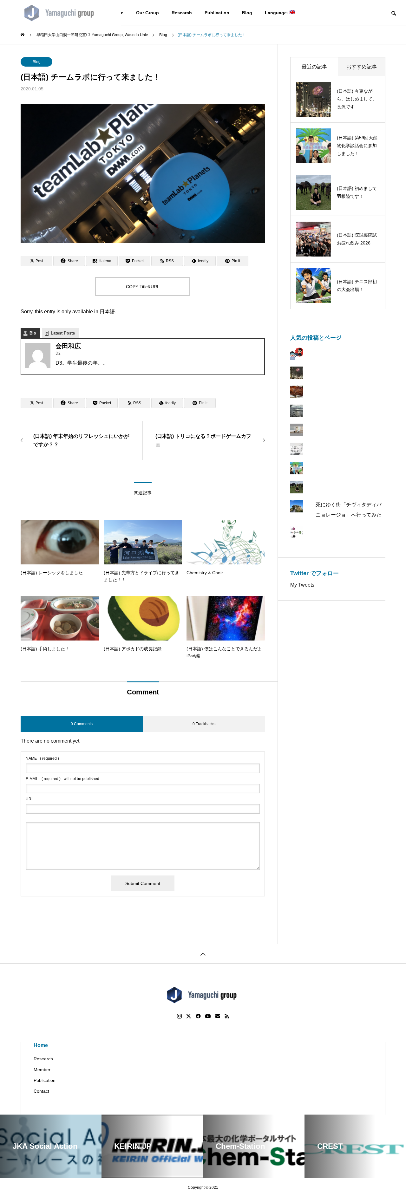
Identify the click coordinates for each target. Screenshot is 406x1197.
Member (42, 1069)
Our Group (147, 12)
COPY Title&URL (143, 286)
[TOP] (203, 953)
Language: (277, 12)
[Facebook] (198, 1016)
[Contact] (217, 1016)
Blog (247, 12)
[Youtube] (208, 1016)
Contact (41, 1091)
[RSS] (227, 1016)
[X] (188, 1016)
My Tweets (302, 585)
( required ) (42, 758)
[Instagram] (179, 1016)
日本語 (107, 311)
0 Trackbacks (204, 724)
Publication (217, 12)
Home (41, 1045)
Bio (32, 333)
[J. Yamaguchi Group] (60, 12)
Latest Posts (63, 333)
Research (182, 12)
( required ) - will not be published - (64, 779)
